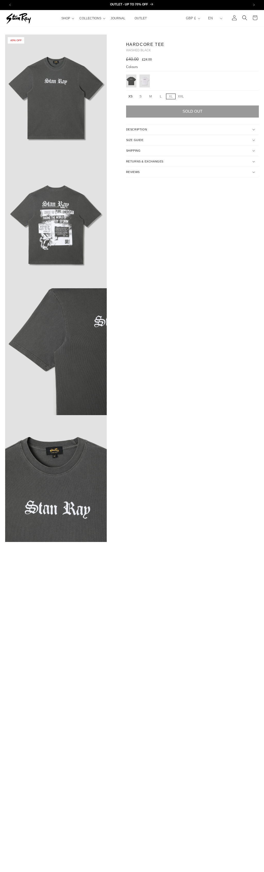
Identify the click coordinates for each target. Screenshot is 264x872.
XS (130, 96)
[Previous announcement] (10, 5)
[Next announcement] (254, 5)
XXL (181, 96)
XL (172, 96)
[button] (67, 18)
